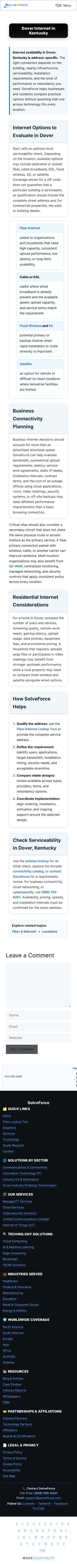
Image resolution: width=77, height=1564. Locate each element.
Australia (9, 1356)
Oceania (8, 1362)
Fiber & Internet (24, 931)
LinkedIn (29, 1503)
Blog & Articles (13, 1378)
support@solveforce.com (43, 1498)
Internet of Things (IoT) (19, 1225)
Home (7, 1116)
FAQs (6, 1402)
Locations (49, 931)
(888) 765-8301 (45, 1493)
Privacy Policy (12, 1452)
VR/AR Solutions (14, 1265)
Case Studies (12, 1384)
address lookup (37, 861)
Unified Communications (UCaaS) (26, 1219)
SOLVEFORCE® (43, 1558)
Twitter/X (44, 1503)
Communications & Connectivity (25, 1167)
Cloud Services (13, 1207)
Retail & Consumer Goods (21, 1305)
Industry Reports (14, 1390)
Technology (11, 1139)
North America (13, 1327)
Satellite (26, 364)
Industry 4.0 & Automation (21, 1179)
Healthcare (10, 1281)
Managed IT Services (17, 1201)
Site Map (9, 1476)
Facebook (61, 1503)
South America (13, 1333)
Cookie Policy (12, 1464)
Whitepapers (12, 1396)
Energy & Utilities (15, 1310)
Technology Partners (17, 1424)
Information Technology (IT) (22, 1173)
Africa (7, 1350)
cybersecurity (23, 892)
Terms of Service (15, 1458)
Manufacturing (13, 1293)
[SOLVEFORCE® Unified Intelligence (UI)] (16, 5)
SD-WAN (16, 566)
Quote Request (13, 1145)
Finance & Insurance (17, 1287)
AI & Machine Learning (18, 1247)
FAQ (42, 1550)
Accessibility (11, 1470)
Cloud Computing (15, 1241)
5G (51, 326)
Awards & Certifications (19, 1436)
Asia (6, 1344)
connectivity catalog (28, 871)
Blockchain (10, 1259)
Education (10, 1299)
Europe (8, 1339)
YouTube (38, 1508)
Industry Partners (15, 1418)
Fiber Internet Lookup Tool (37, 729)
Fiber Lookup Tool (15, 1122)
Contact (8, 1151)
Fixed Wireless (31, 326)
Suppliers (9, 1127)
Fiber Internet (30, 228)
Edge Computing (14, 1253)
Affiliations (10, 1430)
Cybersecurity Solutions (20, 1213)
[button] (57, 5)
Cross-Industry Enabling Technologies (29, 1185)
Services (9, 1133)
